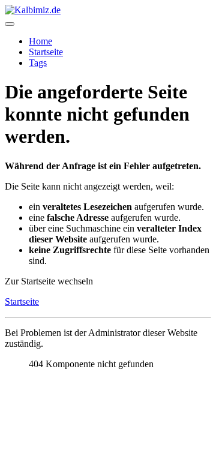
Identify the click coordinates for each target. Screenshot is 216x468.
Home (40, 41)
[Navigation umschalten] (9, 24)
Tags (38, 63)
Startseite (46, 52)
